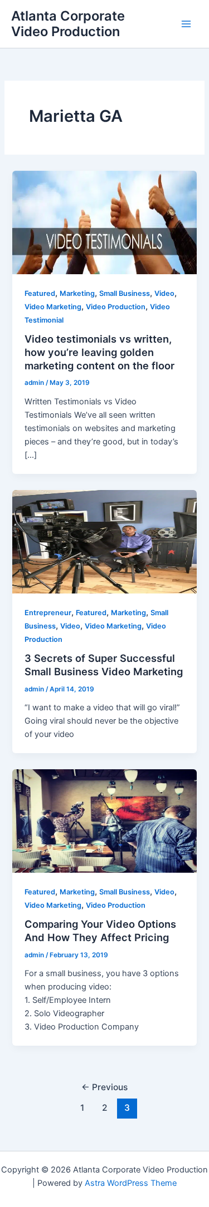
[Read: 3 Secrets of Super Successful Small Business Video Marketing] (104, 541)
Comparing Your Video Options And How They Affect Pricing (100, 930)
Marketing (77, 293)
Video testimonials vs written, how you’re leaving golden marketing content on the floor (99, 352)
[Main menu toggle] (186, 24)
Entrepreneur (48, 613)
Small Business (124, 293)
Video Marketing (53, 307)
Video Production (115, 307)
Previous (104, 1087)
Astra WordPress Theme (131, 1183)
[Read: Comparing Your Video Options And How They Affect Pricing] (104, 820)
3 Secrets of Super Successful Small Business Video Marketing (104, 664)
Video (164, 293)
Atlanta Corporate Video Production (68, 23)
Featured (40, 293)
